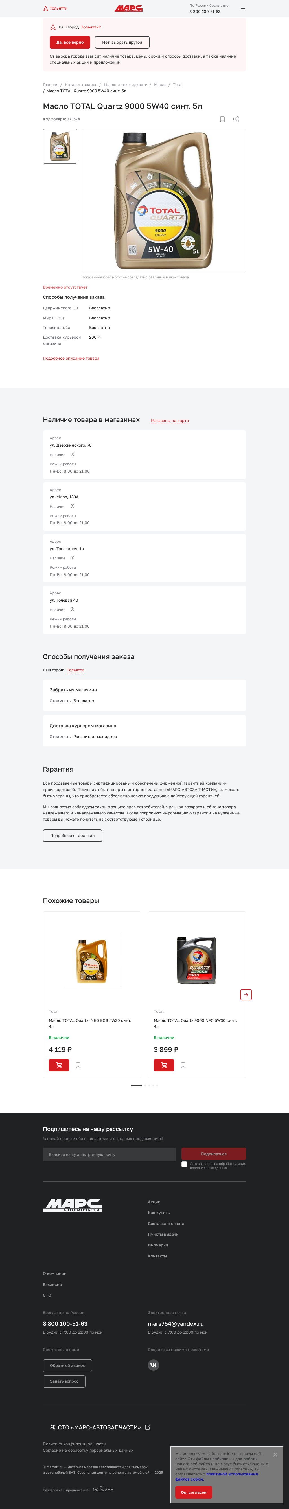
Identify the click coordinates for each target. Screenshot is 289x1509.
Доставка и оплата (166, 1223)
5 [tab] (157, 1085)
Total (53, 1011)
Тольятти (75, 669)
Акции (154, 1201)
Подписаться (214, 1153)
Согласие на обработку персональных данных (88, 1450)
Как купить (159, 1212)
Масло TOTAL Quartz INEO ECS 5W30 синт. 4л (90, 1023)
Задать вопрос (64, 1381)
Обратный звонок (67, 1365)
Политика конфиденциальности (74, 1443)
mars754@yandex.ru (176, 1323)
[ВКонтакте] (216, 125)
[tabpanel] (92, 994)
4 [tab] (153, 1085)
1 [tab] (136, 1085)
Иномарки (158, 1244)
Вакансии (52, 1284)
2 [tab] (145, 1085)
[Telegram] (206, 125)
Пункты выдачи (163, 1234)
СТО (47, 1295)
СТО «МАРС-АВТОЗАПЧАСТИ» (99, 1427)
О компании (55, 1273)
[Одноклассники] (225, 125)
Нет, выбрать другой (122, 42)
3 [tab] (149, 1085)
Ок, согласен (194, 1492)
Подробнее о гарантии (72, 835)
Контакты (157, 1255)
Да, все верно (70, 42)
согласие (205, 1163)
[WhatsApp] (234, 125)
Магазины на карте (170, 420)
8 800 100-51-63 (204, 11)
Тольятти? (91, 27)
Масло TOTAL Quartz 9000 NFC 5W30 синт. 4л (195, 1023)
